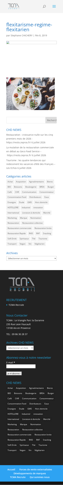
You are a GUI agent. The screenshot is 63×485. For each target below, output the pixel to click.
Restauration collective (32, 223)
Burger (51, 186)
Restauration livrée (43, 228)
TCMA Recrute (16, 304)
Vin (30, 243)
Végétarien (39, 243)
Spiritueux (24, 238)
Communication (29, 192)
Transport (12, 243)
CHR (17, 192)
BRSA (42, 186)
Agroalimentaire (36, 181)
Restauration (13, 223)
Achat (10, 181)
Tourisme (43, 238)
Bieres (50, 181)
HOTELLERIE (13, 207)
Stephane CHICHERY (21, 35)
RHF (38, 233)
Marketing (12, 218)
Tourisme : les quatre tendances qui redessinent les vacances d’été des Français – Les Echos (30, 164)
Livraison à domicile (31, 212)
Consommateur (47, 192)
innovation (38, 207)
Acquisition (21, 181)
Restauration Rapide (17, 233)
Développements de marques (30, 473)
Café (10, 192)
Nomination (35, 218)
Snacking (47, 233)
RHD (31, 233)
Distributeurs (35, 197)
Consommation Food (17, 197)
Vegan (22, 243)
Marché (46, 212)
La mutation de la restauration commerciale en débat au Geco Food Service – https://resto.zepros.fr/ (30, 151)
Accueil (11, 469)
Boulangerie (30, 186)
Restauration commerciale (19, 228)
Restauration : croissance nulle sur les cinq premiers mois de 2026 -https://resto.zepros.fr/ (29, 138)
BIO (9, 186)
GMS (29, 202)
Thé (33, 238)
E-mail (10, 362)
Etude (21, 202)
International (13, 212)
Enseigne (12, 202)
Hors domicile (41, 202)
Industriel (26, 207)
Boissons (18, 186)
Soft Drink (12, 238)
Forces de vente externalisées (35, 469)
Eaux (46, 197)
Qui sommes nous (40, 477)
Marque (23, 218)
